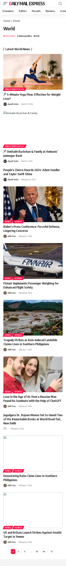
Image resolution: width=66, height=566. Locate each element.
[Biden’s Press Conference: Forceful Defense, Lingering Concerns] (33, 204)
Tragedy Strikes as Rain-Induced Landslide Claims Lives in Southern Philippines (30, 342)
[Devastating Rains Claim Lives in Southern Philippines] (33, 453)
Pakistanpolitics (24, 36)
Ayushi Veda (13, 104)
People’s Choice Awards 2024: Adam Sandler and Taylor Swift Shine (31, 172)
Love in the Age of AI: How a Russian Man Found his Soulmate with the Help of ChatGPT (32, 399)
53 (37, 551)
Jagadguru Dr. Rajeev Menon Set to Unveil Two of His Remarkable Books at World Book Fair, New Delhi (33, 419)
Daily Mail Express (27, 3)
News (8, 222)
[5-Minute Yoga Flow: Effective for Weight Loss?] (33, 72)
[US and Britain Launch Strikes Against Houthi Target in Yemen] (33, 510)
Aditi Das (12, 236)
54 (44, 551)
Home (6, 20)
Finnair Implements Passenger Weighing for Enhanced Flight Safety (31, 285)
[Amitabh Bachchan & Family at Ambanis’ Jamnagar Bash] (33, 129)
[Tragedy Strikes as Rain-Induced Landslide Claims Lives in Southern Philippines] (33, 318)
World (36, 36)
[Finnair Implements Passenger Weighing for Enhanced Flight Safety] (33, 261)
